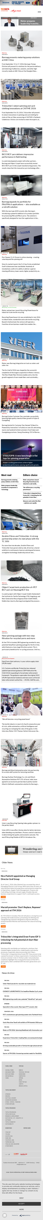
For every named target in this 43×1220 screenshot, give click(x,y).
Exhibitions (8, 1128)
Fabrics (21, 1070)
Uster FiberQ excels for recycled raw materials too (19, 983)
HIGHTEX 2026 (8, 1136)
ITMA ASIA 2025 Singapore (12, 1144)
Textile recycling (10, 1114)
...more (3, 897)
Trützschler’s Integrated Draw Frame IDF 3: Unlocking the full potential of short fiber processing (21, 939)
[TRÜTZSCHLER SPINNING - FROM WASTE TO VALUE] (21, 5)
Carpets (21, 1084)
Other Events (9, 1146)
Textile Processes (10, 1108)
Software (8, 1120)
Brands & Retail (23, 1086)
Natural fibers (9, 1070)
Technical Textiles (24, 1072)
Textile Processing (10, 1112)
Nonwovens (22, 1074)
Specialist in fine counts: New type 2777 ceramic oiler (20, 1007)
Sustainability (9, 1124)
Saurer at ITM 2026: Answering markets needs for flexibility (22, 1053)
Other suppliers (9, 1104)
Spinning (7, 1094)
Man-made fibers (9, 1072)
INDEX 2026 (8, 1138)
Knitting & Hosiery (10, 1098)
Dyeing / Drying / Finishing (12, 1102)
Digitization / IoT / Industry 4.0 (14, 1118)
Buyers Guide (27, 1128)
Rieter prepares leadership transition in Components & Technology (9, 487)
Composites (22, 1076)
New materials (9, 1076)
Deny (21, 1198)
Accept (21, 1204)
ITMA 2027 (7, 1132)
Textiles (21, 1066)
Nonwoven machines (11, 1100)
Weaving (7, 1096)
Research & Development (12, 1116)
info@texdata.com (21, 1164)
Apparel (21, 1078)
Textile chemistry (10, 1122)
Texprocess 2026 (9, 1142)
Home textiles (23, 1082)
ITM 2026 (7, 1134)
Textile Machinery (10, 1090)
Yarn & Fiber (8, 1066)
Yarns (7, 1078)
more (21, 1209)
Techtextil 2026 (9, 1140)
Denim (20, 1080)
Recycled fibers (9, 1074)
